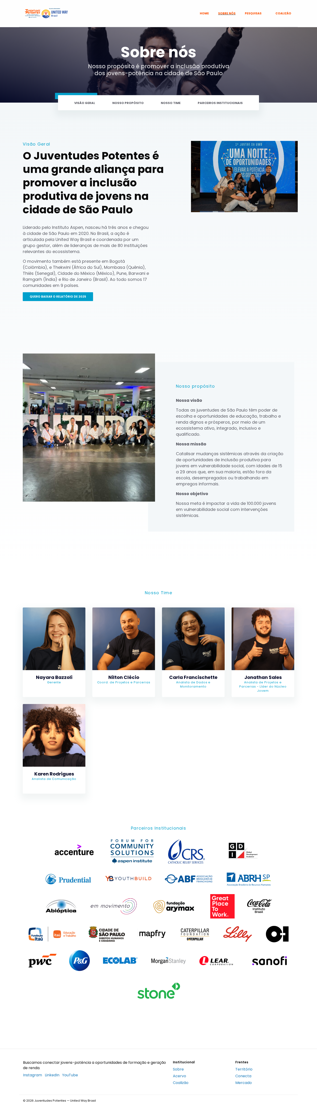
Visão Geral (84, 103)
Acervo (179, 1076)
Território (243, 1069)
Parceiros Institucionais (220, 103)
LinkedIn (52, 1075)
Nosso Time (171, 103)
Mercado (243, 1082)
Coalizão (283, 13)
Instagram (32, 1075)
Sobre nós (227, 13)
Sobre (178, 1069)
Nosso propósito (128, 103)
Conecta (243, 1076)
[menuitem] (204, 13)
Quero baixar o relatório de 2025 (58, 297)
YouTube (70, 1075)
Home (204, 13)
